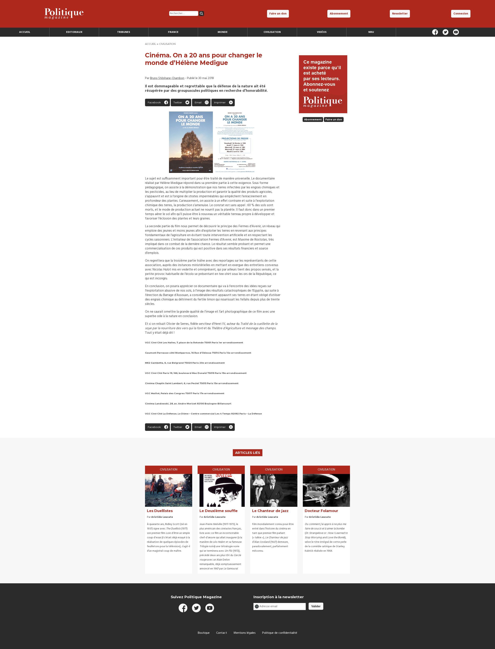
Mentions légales (245, 632)
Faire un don (278, 13)
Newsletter (400, 13)
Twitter (177, 102)
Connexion (460, 13)
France (173, 32)
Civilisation (272, 32)
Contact (221, 632)
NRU (371, 32)
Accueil (24, 32)
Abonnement (339, 13)
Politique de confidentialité (279, 632)
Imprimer (220, 102)
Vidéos (322, 32)
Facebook (154, 102)
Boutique (204, 632)
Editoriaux (74, 32)
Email (198, 102)
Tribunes (123, 32)
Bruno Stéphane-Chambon (167, 78)
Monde (223, 32)
